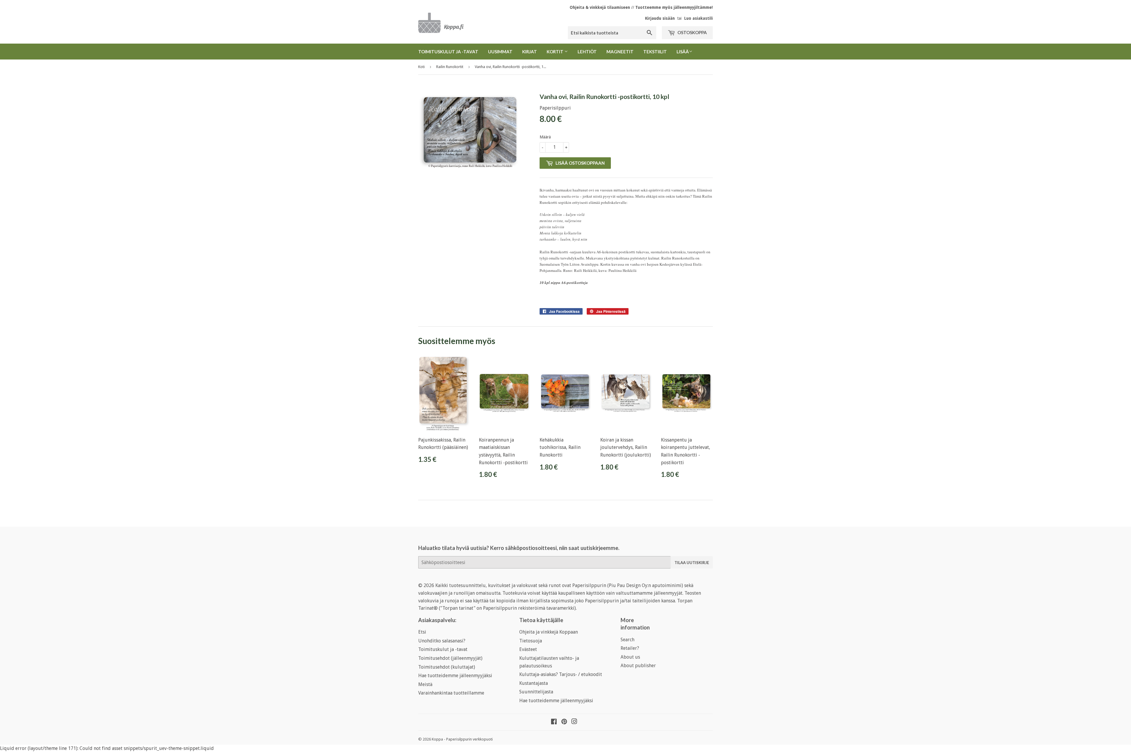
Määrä (545, 137)
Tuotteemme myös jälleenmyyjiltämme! (674, 7)
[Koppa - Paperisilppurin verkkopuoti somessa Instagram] (574, 722)
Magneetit (620, 51)
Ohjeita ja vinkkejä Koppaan (548, 632)
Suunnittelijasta (536, 692)
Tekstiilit (655, 51)
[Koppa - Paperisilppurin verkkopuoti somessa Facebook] (554, 722)
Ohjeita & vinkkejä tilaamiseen (600, 7)
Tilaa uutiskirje (691, 562)
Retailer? (630, 648)
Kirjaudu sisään (660, 18)
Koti (421, 67)
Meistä (425, 684)
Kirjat (529, 51)
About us (630, 657)
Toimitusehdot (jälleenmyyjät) (450, 658)
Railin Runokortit (449, 67)
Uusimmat (500, 51)
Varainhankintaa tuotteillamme (451, 693)
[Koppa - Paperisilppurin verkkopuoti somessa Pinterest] (564, 722)
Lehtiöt (587, 51)
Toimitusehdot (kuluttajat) (446, 667)
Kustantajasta (533, 683)
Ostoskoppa (692, 32)
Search (627, 639)
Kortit (555, 51)
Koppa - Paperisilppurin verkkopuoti (462, 739)
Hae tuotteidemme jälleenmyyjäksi (455, 675)
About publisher (638, 665)
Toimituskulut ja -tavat (448, 51)
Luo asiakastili (698, 18)
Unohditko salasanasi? (441, 641)
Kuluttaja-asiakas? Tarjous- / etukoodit (560, 674)
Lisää (683, 51)
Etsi (422, 632)
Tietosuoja (530, 641)
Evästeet (528, 649)
